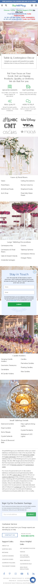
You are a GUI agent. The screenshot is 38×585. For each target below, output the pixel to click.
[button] (33, 580)
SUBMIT (19, 304)
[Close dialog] (34, 271)
